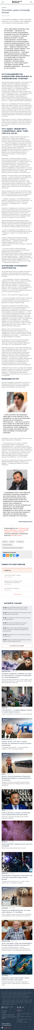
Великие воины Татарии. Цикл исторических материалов (13, 582)
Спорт (3, 810)
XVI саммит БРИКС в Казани (12, 576)
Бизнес (4, 7)
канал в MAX (22, 530)
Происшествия (6, 671)
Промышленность (7, 739)
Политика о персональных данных (9, 1017)
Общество (4, 707)
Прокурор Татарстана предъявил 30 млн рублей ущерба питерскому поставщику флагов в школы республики (16, 780)
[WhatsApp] (10, 555)
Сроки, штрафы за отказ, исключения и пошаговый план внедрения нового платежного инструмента (16, 913)
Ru (18, 1010)
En (21, 1010)
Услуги (12, 541)
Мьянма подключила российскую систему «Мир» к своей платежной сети (17, 640)
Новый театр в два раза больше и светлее (17, 846)
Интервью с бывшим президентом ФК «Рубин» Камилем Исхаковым (16, 815)
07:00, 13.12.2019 (6, 15)
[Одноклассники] (7, 555)
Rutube (12, 535)
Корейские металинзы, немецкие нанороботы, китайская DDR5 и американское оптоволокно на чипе (16, 981)
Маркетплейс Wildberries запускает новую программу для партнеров (17, 613)
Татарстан (20, 541)
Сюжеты (7, 570)
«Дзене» (19, 535)
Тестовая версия (6, 1025)
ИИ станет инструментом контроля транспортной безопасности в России (15, 623)
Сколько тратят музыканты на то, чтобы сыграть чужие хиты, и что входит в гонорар (17, 879)
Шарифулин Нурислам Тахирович (12, 548)
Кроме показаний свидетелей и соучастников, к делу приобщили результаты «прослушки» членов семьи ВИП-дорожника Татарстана (17, 678)
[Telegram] (14, 555)
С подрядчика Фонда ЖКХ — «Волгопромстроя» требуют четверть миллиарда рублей (16, 745)
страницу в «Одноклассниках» (14, 532)
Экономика (5, 908)
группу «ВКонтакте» (11, 530)
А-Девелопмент (7, 544)
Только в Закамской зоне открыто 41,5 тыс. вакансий (17, 712)
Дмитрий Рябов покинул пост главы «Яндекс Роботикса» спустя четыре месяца (15, 608)
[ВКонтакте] (4, 555)
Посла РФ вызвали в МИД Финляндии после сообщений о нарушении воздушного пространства (15, 629)
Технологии (5, 975)
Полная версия (6, 1023)
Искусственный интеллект (11, 589)
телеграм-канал (23, 528)
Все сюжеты (17, 594)
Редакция (4, 1011)
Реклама (4, 1013)
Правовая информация (8, 1015)
